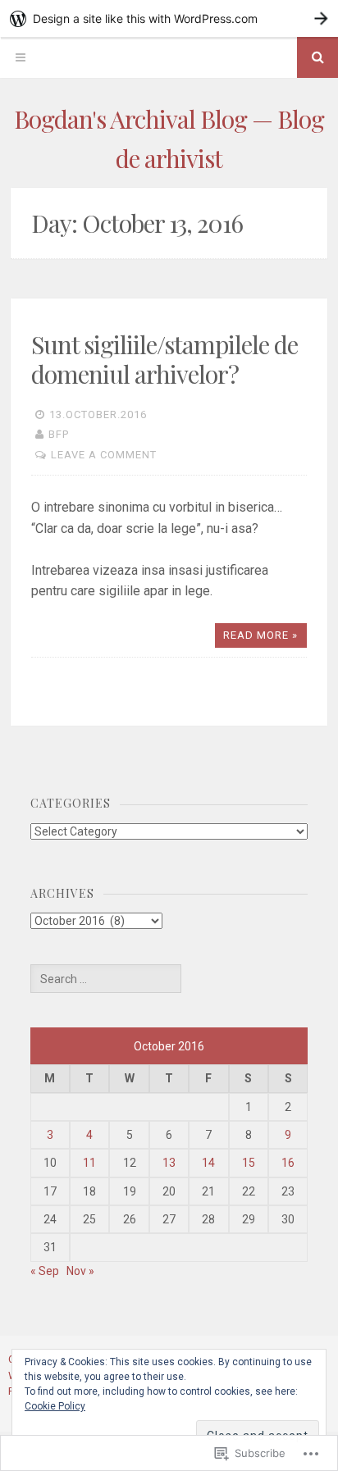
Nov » (80, 1270)
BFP (58, 434)
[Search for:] (105, 979)
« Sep (44, 1270)
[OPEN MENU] (20, 57)
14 (208, 1162)
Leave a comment (104, 455)
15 (248, 1162)
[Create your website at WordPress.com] (169, 18)
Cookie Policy (55, 1406)
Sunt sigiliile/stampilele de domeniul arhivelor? (164, 359)
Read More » (260, 635)
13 (169, 1162)
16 (288, 1162)
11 (89, 1162)
